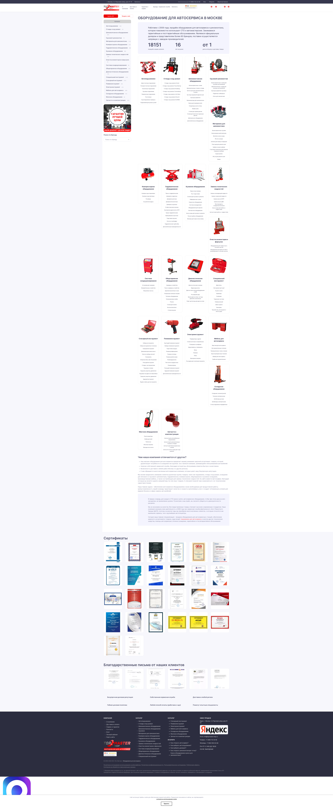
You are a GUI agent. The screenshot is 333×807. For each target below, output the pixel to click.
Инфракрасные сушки (195, 199)
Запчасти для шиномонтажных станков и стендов (172, 442)
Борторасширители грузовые (218, 90)
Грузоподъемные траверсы (148, 99)
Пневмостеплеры (171, 354)
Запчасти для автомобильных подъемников (172, 439)
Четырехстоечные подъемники (148, 86)
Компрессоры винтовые (148, 196)
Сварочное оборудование (195, 202)
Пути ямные (148, 97)
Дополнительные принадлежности (172, 226)
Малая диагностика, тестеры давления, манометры (195, 297)
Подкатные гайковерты (219, 93)
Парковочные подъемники (148, 94)
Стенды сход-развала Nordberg (172, 88)
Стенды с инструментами (148, 365)
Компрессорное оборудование (118, 44)
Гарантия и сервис (145, 7)
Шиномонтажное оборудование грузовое (149, 730)
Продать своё (126, 16)
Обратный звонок (222, 2)
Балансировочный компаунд (219, 133)
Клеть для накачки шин (219, 96)
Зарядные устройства (172, 285)
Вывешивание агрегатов (172, 215)
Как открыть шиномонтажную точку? (183, 750)
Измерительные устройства (148, 288)
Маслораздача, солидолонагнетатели (219, 204)
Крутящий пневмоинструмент (171, 343)
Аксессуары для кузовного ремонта (195, 213)
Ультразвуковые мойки (172, 299)
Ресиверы (148, 199)
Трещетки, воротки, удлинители (148, 370)
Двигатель (219, 285)
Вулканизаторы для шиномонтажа (195, 100)
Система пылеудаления (195, 205)
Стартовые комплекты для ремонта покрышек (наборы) (219, 150)
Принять (166, 803)
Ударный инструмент (148, 379)
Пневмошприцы (172, 365)
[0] (226, 7)
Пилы (195, 355)
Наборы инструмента (148, 343)
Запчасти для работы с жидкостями (219, 212)
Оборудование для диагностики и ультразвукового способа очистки (219, 250)
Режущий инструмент (148, 362)
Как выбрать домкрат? (178, 748)
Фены (195, 350)
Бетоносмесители (171, 307)
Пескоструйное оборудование (195, 216)
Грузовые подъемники (148, 91)
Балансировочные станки (195, 85)
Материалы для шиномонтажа (118, 41)
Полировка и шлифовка (195, 344)
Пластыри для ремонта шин (219, 144)
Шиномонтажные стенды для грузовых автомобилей (219, 87)
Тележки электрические (219, 396)
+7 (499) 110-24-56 (194, 2)
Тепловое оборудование (172, 296)
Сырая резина (219, 153)
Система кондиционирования (117, 65)
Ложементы (148, 357)
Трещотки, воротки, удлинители (148, 376)
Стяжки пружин (172, 310)
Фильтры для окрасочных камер (195, 218)
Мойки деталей (148, 439)
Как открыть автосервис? (179, 743)
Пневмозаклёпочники (171, 357)
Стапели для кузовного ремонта (195, 196)
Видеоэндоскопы (195, 288)
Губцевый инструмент (148, 348)
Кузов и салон (219, 290)
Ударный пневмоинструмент (172, 370)
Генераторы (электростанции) (172, 293)
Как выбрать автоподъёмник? (181, 745)
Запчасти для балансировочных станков (172, 446)
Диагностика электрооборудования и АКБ (195, 291)
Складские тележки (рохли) (219, 393)
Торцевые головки (148, 368)
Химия (219, 159)
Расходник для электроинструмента (195, 361)
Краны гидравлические (172, 212)
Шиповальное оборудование (195, 118)
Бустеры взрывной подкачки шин (195, 94)
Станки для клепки (172, 304)
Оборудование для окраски (195, 207)
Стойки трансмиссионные (171, 207)
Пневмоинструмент (114, 84)
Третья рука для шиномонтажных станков (195, 91)
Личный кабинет (112, 734)
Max (204, 2)
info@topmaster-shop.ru (211, 736)
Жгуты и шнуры (219, 138)
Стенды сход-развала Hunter (172, 83)
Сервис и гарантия (112, 727)
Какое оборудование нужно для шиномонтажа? (182, 754)
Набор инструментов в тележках (148, 345)
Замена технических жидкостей (117, 55)
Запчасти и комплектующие (117, 100)
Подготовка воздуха (172, 348)
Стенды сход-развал (114, 29)
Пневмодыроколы (171, 359)
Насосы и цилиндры (172, 221)
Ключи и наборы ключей (148, 354)
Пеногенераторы (148, 436)
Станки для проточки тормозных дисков (195, 114)
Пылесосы (148, 441)
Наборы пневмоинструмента (172, 345)
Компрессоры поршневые (148, 193)
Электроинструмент (114, 87)
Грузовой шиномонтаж (115, 38)
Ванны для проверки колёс (195, 103)
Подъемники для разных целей (148, 102)
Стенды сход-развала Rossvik (172, 97)
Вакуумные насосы (148, 290)
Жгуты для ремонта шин (219, 156)
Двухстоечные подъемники (148, 83)
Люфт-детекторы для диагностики (195, 301)
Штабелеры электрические (219, 401)
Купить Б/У (111, 16)
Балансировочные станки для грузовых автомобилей (219, 83)
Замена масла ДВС (219, 201)
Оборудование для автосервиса (131, 761)
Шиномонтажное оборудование (117, 33)
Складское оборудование (116, 93)
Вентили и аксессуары (219, 136)
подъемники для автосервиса (191, 519)
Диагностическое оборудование (117, 73)
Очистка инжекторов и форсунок (117, 61)
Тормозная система (219, 299)
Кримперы (219, 293)
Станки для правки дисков (195, 111)
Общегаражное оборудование (118, 68)
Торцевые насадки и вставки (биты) (148, 373)
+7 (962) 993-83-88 (212, 743)
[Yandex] (214, 729)
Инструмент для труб (219, 288)
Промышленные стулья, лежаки (219, 351)
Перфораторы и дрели (195, 339)
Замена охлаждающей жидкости (219, 193)
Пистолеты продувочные (171, 362)
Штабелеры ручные (219, 399)
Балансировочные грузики (219, 130)
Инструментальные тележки (219, 348)
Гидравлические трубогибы (172, 224)
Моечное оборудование (115, 97)
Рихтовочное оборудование (195, 210)
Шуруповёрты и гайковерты (195, 347)
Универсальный (219, 301)
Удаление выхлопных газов (172, 290)
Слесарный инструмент (116, 80)
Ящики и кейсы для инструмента (148, 382)
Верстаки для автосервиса (219, 345)
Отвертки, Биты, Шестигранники (148, 359)
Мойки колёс (195, 108)
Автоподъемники (113, 26)
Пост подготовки (195, 193)
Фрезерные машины (195, 358)
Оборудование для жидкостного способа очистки (219, 246)
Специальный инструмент (117, 77)
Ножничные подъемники (148, 88)
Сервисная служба (164, 6)
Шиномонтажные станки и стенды (195, 88)
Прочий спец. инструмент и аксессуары (219, 310)
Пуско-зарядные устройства (172, 288)
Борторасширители (195, 97)
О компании (125, 7)
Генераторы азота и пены (195, 106)
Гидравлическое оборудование (118, 48)
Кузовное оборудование (116, 51)
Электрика (219, 307)
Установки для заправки (148, 285)
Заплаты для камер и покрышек (219, 141)
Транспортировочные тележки (219, 353)
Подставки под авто (172, 218)
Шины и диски (218, 304)
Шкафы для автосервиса (219, 356)
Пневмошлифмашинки (172, 351)
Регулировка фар (195, 294)
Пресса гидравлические (172, 193)
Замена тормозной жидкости (219, 196)
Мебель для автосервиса (116, 90)
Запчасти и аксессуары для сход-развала (172, 450)
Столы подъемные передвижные (218, 404)
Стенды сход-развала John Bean (172, 94)
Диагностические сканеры (195, 285)
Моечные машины (148, 444)
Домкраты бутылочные (172, 201)
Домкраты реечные (172, 199)
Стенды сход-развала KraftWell (172, 99)
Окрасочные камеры (195, 191)
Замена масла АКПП (219, 199)
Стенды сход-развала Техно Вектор (172, 86)
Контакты (137, 2)
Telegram (211, 2)
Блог (108, 732)
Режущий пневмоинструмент (171, 368)
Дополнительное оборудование (195, 120)
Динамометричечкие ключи (148, 351)
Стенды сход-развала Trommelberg (172, 91)
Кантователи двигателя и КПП (172, 210)
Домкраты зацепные (172, 204)
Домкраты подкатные (171, 196)
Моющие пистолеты (148, 447)
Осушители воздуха (148, 201)
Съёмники (218, 296)
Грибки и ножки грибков (219, 147)
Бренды (155, 6)
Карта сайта (110, 737)
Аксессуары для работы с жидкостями (218, 208)
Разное (172, 301)
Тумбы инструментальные (219, 359)
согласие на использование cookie (166, 799)
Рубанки (195, 352)
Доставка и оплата (133, 7)
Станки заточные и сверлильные (195, 341)
